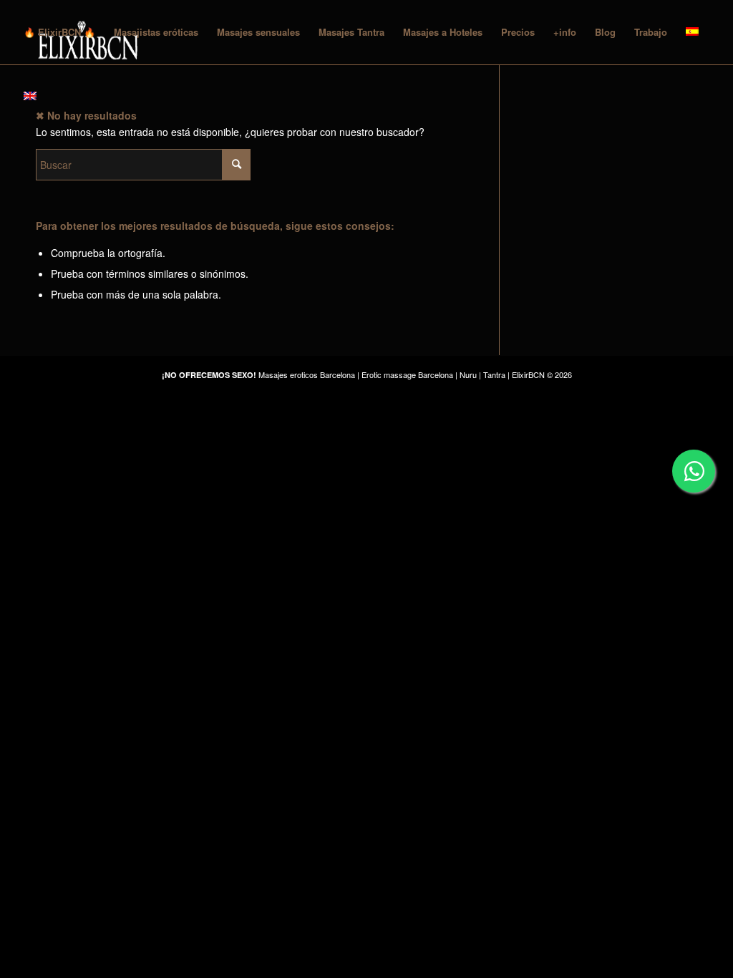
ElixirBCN (528, 374)
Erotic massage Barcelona (407, 374)
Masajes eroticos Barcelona (306, 374)
